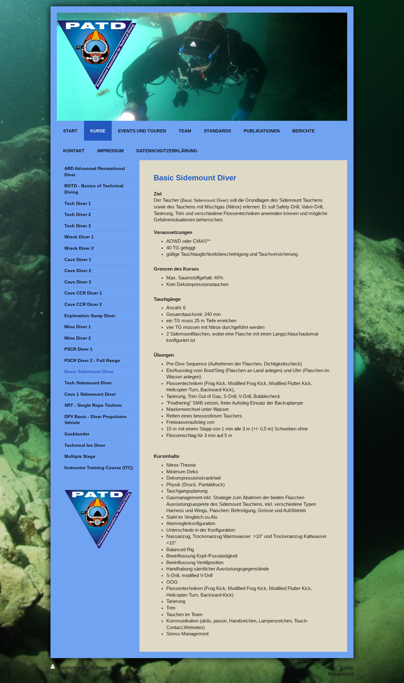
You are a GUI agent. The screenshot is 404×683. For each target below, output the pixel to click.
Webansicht (341, 673)
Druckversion (71, 667)
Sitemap (98, 667)
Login (347, 667)
